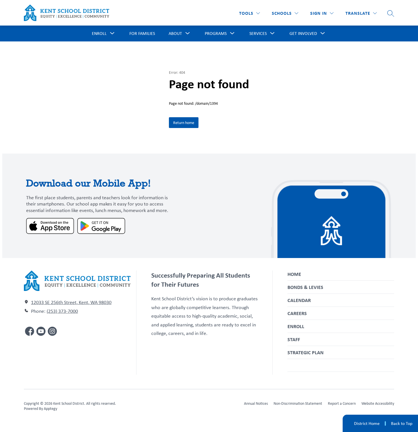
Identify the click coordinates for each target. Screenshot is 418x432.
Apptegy (50, 408)
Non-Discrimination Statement (298, 403)
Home (294, 274)
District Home (367, 423)
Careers (297, 313)
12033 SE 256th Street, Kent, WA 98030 (71, 302)
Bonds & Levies (305, 287)
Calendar (299, 300)
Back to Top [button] (401, 423)
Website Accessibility (377, 403)
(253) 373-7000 (62, 311)
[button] (322, 13)
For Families (142, 33)
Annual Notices (256, 403)
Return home (183, 122)
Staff (293, 339)
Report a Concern (342, 403)
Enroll (295, 326)
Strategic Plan (305, 352)
